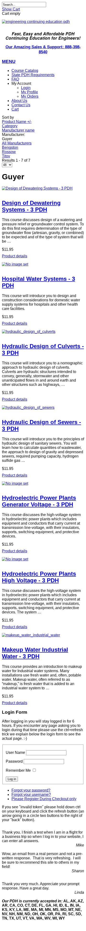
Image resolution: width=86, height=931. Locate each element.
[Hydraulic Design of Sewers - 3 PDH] (43, 407)
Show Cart (11, 9)
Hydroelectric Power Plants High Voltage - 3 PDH (39, 577)
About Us (19, 101)
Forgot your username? (31, 795)
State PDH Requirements (32, 75)
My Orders (29, 96)
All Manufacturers (17, 143)
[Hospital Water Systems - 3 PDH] (43, 264)
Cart (15, 109)
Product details (14, 256)
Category (9, 126)
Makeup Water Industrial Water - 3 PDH (35, 653)
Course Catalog (24, 71)
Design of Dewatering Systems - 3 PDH (31, 206)
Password (14, 761)
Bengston (10, 147)
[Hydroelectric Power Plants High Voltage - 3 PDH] (43, 559)
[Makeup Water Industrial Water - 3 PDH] (43, 635)
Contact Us (20, 105)
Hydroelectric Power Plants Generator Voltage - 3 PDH (39, 501)
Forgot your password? (30, 790)
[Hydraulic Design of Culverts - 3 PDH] (43, 332)
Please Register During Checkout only (43, 799)
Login (26, 88)
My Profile (29, 92)
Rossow (9, 152)
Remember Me (18, 770)
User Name (15, 752)
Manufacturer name (18, 130)
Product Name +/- (17, 122)
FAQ (15, 79)
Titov (6, 156)
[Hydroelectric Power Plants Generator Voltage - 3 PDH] (43, 483)
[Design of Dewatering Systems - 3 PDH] (43, 188)
